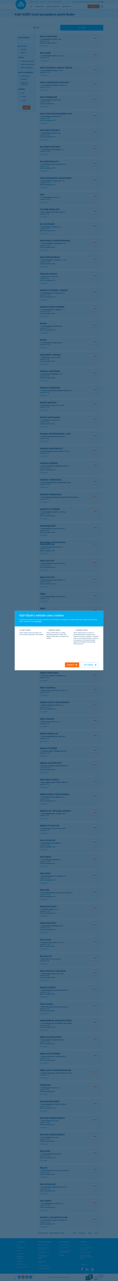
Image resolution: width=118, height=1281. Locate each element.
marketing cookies (82, 630)
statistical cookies (54, 630)
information (38, 621)
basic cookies (26, 630)
